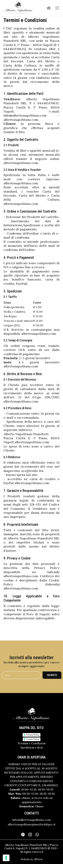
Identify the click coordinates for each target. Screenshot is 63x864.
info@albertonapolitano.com (31, 820)
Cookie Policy (32, 739)
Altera (38, 859)
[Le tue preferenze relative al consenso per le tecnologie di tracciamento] (6, 858)
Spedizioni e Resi (31, 747)
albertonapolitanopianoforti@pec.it (31, 824)
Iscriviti (52, 675)
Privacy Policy (32, 735)
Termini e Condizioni (32, 743)
